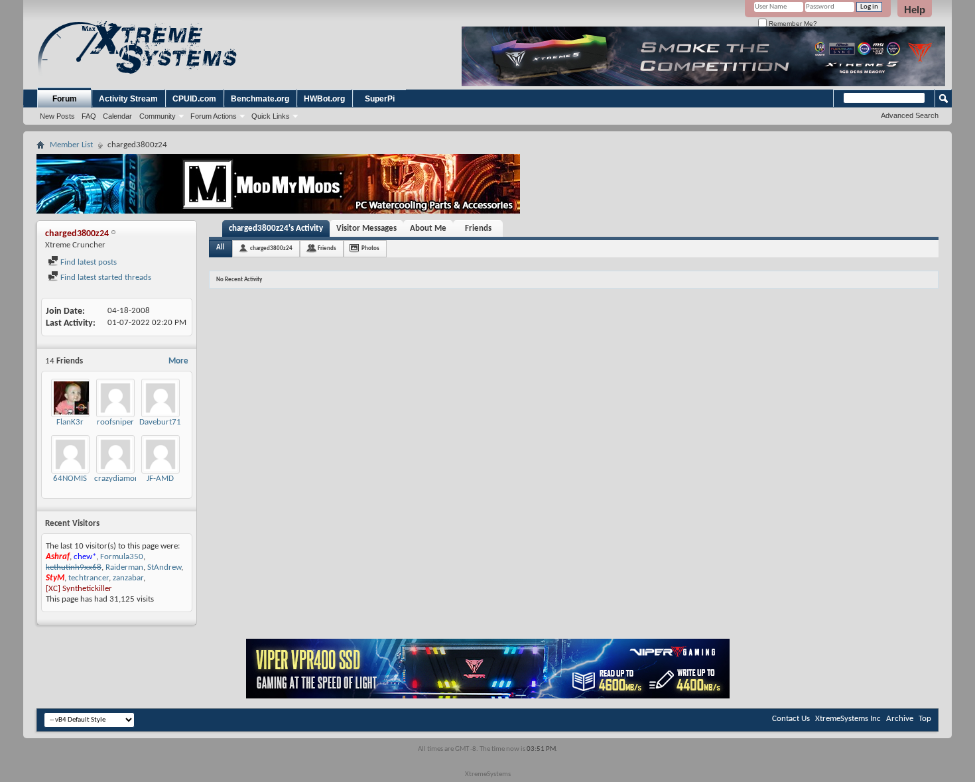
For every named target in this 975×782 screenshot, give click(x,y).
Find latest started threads (104, 277)
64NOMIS (70, 478)
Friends (478, 228)
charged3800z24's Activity (276, 228)
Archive (899, 718)
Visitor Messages (366, 228)
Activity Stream (128, 98)
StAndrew (164, 567)
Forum (64, 98)
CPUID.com (194, 98)
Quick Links (270, 116)
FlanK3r (70, 422)
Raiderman (124, 567)
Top (925, 718)
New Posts (57, 116)
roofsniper (115, 422)
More (178, 361)
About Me (428, 228)
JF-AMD (160, 478)
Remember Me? (792, 23)
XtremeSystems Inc (848, 718)
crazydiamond (119, 478)
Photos (370, 248)
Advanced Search (910, 115)
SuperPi (380, 98)
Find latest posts (87, 262)
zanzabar (128, 578)
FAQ (89, 116)
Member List (71, 145)
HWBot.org (324, 98)
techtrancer (88, 578)
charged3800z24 (271, 248)
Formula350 (121, 557)
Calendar (117, 116)
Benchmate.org (260, 98)
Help (914, 9)
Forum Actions (213, 116)
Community (157, 116)
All (220, 247)
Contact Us (791, 718)
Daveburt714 (162, 422)
